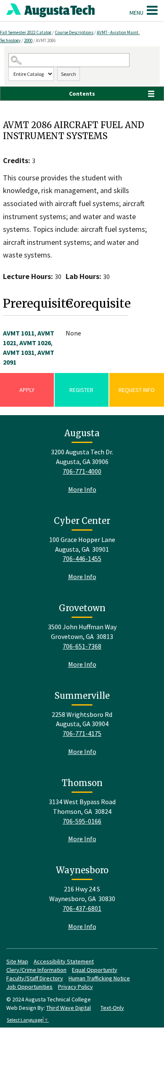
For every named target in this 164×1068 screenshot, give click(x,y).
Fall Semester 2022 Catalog (26, 32)
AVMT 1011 (18, 333)
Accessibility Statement (64, 961)
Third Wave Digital (68, 1008)
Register (81, 390)
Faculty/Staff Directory (34, 978)
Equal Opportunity (94, 970)
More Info (82, 489)
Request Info (137, 390)
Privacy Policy (75, 986)
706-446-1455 (82, 558)
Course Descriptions (74, 32)
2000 (28, 40)
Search (68, 74)
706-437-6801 (82, 908)
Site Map (17, 961)
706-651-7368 (82, 646)
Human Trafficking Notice (99, 978)
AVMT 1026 (35, 342)
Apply (26, 390)
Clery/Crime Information (36, 970)
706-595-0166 (82, 821)
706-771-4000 (82, 471)
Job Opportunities (29, 986)
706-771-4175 (82, 733)
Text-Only (112, 1008)
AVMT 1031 (18, 352)
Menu (137, 12)
